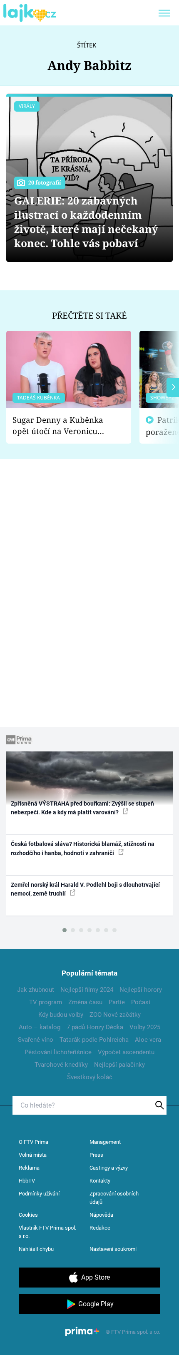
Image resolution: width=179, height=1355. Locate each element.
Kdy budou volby (60, 1014)
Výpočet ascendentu (126, 1052)
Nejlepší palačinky (119, 1064)
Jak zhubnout (35, 989)
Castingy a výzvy (109, 1168)
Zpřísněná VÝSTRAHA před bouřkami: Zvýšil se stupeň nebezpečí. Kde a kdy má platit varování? (82, 808)
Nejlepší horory (140, 989)
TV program (45, 1002)
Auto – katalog (39, 1027)
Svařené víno (35, 1039)
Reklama (29, 1168)
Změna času (85, 1002)
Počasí (140, 1002)
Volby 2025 (144, 1027)
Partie (117, 1002)
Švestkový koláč (89, 1077)
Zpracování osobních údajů (114, 1197)
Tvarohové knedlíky (61, 1064)
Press (96, 1155)
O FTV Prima (33, 1142)
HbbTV (27, 1181)
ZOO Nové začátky (115, 1014)
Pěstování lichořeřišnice (58, 1052)
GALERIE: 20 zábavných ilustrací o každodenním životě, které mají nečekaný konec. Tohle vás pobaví (86, 222)
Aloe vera (148, 1039)
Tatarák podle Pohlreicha (94, 1039)
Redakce (100, 1228)
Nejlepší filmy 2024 (86, 989)
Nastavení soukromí (113, 1249)
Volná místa (33, 1155)
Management (105, 1142)
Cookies (28, 1215)
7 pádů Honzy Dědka (95, 1027)
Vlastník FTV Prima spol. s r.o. (47, 1232)
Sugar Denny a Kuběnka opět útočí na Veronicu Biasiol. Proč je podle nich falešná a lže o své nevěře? (62, 425)
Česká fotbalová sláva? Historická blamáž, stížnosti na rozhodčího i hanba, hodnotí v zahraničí (82, 848)
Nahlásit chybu (36, 1249)
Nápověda (101, 1215)
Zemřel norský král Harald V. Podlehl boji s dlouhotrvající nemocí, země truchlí (85, 889)
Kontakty (100, 1181)
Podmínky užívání (39, 1193)
